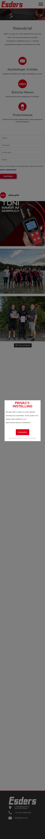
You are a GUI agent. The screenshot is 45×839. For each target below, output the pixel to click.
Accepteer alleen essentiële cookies (22, 438)
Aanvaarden (22, 432)
